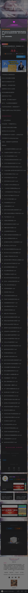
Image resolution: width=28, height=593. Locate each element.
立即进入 (23, 39)
